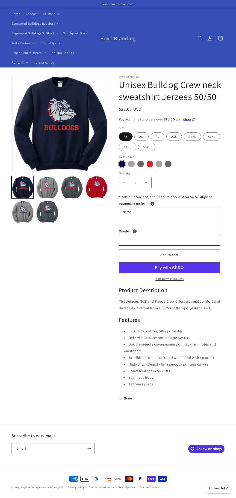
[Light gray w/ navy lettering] (159, 164)
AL (157, 137)
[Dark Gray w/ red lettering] (140, 164)
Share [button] (128, 398)
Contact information (101, 487)
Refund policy (126, 487)
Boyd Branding (30, 487)
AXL (174, 137)
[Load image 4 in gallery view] (96, 187)
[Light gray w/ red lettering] (131, 164)
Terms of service (149, 487)
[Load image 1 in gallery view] (23, 187)
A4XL (127, 147)
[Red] (150, 164)
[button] (51, 14)
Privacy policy (76, 487)
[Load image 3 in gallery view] (72, 187)
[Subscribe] (89, 448)
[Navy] (122, 164)
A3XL (211, 137)
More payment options (169, 278)
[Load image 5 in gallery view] (23, 212)
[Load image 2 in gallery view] (47, 187)
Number (125, 231)
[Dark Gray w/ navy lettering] (168, 164)
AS (126, 137)
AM (141, 137)
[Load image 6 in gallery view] (47, 212)
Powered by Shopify (51, 487)
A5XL (146, 147)
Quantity (124, 173)
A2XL (192, 137)
